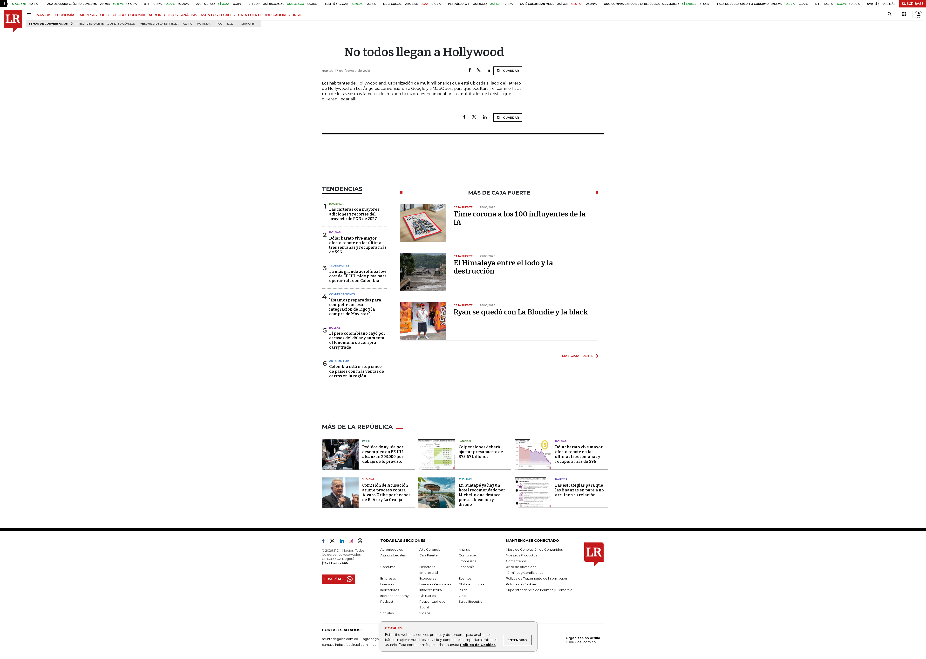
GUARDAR (510, 70)
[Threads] (362, 542)
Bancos (561, 479)
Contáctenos (516, 561)
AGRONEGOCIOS (163, 15)
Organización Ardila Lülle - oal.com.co (583, 640)
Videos (424, 613)
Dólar (231, 23)
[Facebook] (470, 70)
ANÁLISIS (189, 15)
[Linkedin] (488, 70)
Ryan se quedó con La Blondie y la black (521, 312)
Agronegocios (391, 549)
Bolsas (335, 232)
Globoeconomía (471, 584)
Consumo (387, 567)
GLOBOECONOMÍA (129, 15)
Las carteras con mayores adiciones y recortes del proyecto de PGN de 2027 (354, 214)
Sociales (387, 613)
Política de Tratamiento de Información (536, 578)
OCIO (104, 15)
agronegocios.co (376, 639)
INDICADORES (277, 15)
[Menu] (30, 15)
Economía (467, 567)
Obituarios (427, 596)
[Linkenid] (344, 542)
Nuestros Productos (521, 555)
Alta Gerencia (430, 549)
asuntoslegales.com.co (340, 639)
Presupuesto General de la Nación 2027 (105, 23)
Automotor (339, 361)
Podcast (386, 601)
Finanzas (387, 584)
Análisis (464, 549)
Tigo (219, 23)
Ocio (462, 596)
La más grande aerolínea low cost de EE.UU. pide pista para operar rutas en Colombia (358, 276)
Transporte (339, 265)
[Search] (889, 14)
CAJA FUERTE (250, 15)
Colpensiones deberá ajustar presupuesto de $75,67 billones (481, 452)
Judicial (368, 479)
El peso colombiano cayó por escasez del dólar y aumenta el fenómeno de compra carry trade (357, 340)
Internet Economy (394, 596)
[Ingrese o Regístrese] (918, 14)
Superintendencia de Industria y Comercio (539, 590)
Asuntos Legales (393, 555)
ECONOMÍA (64, 15)
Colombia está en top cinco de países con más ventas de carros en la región (356, 371)
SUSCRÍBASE (913, 3)
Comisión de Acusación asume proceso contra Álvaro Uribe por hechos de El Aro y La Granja (386, 492)
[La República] (13, 21)
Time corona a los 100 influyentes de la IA (520, 218)
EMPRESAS (87, 15)
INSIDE (299, 15)
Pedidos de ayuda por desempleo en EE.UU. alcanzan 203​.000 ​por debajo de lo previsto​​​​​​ (383, 454)
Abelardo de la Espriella (159, 23)
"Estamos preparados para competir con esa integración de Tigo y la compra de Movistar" (355, 307)
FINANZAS (42, 15)
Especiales (427, 578)
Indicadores (389, 590)
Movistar (204, 23)
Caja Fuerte (428, 555)
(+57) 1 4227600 (335, 563)
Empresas (388, 578)
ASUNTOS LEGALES (217, 15)
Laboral (465, 441)
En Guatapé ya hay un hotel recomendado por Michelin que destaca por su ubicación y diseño (482, 495)
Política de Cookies (478, 645)
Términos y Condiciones (524, 572)
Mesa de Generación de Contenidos (534, 549)
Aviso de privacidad (521, 567)
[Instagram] (353, 542)
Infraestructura (430, 590)
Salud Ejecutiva (471, 601)
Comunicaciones (342, 294)
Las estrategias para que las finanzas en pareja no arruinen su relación (579, 490)
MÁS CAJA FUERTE (577, 356)
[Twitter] (479, 70)
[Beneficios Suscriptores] (903, 14)
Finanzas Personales (435, 584)
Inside (463, 590)
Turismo (465, 479)
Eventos (465, 578)
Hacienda (336, 203)
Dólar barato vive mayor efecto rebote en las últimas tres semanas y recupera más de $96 (358, 245)
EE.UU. (366, 441)
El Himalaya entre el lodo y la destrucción (503, 267)
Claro (187, 23)
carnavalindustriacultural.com (345, 644)
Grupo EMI (248, 23)
